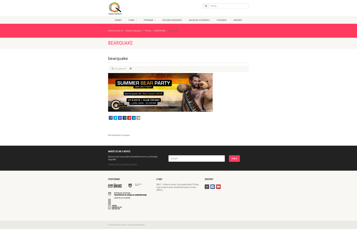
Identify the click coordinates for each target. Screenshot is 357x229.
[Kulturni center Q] (130, 8)
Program (148, 20)
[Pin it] (129, 118)
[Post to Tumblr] (124, 118)
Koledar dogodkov (172, 20)
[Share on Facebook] (111, 118)
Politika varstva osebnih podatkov (123, 164)
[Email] (138, 118)
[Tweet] (115, 118)
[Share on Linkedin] (134, 118)
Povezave (221, 20)
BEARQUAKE (160, 31)
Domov (118, 20)
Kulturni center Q (115, 31)
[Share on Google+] (120, 118)
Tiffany (148, 31)
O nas (131, 20)
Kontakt (237, 20)
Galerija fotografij (199, 20)
